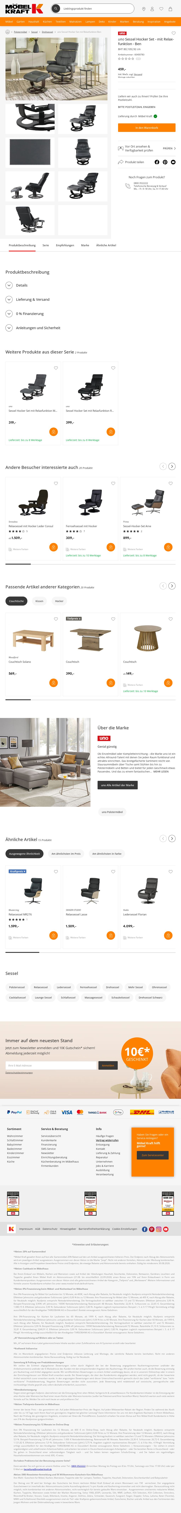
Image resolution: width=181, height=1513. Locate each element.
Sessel (11, 973)
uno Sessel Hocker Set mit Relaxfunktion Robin (90, 365)
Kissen (39, 601)
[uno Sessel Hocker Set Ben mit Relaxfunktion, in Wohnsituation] (56, 69)
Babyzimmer (14, 1144)
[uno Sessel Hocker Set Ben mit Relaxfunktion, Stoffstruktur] (30, 153)
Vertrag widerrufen (107, 1140)
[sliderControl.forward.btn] (172, 466)
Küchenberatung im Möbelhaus (60, 1161)
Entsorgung (103, 1144)
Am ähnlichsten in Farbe (106, 853)
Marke (85, 245)
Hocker (59, 601)
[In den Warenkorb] (53, 432)
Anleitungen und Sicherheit (38, 327)
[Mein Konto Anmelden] (152, 9)
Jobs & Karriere (105, 1166)
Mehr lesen (161, 771)
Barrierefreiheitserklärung (94, 1229)
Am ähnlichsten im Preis (66, 853)
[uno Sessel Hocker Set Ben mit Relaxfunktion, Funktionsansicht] (82, 186)
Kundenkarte (49, 1140)
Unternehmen (104, 1161)
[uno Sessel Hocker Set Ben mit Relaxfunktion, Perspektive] (82, 119)
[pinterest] (151, 1229)
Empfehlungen (65, 245)
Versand (138, 74)
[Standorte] (143, 9)
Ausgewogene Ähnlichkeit (24, 853)
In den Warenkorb (147, 127)
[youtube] (165, 1229)
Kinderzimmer (15, 1153)
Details (22, 285)
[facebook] (144, 1229)
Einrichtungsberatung (54, 1157)
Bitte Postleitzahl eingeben (136, 107)
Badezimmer (14, 1148)
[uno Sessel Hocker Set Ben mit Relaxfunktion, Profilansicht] (30, 186)
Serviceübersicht (51, 1136)
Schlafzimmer (15, 1140)
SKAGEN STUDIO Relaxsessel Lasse (83, 867)
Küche (10, 1161)
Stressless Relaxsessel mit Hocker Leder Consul (33, 480)
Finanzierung (49, 1144)
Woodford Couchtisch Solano (23, 614)
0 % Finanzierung (30, 313)
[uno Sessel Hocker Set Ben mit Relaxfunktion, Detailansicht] (30, 119)
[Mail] (173, 162)
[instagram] (158, 1229)
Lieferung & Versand (32, 299)
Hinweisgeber (68, 1229)
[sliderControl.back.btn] (163, 466)
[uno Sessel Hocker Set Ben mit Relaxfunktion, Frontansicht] (82, 153)
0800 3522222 (141, 183)
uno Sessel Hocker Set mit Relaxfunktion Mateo (33, 365)
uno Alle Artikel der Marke (117, 785)
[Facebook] (157, 162)
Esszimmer (13, 1157)
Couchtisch (69, 614)
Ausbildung (103, 1170)
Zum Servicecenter (153, 1155)
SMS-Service (48, 1148)
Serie (46, 245)
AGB (37, 1229)
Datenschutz (50, 1229)
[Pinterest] (165, 162)
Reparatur (102, 1157)
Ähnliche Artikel (106, 245)
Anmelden (108, 1065)
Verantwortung (105, 1174)
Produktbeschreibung (22, 245)
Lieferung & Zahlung (108, 1153)
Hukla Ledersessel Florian (136, 867)
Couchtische (16, 601)
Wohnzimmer (15, 1136)
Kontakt (100, 1148)
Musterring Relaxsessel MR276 (24, 867)
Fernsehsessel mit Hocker (78, 479)
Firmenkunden (50, 1166)
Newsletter (47, 1153)
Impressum (26, 1229)
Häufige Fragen (105, 1136)
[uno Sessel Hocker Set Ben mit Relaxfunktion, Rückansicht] (30, 220)
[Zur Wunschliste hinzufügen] (174, 33)
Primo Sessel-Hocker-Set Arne (138, 479)
